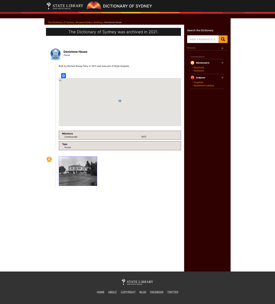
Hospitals (198, 82)
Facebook (156, 291)
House (66, 55)
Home (100, 291)
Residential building (204, 85)
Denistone (199, 67)
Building (98, 22)
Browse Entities (84, 22)
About (112, 291)
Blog (142, 291)
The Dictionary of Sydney (61, 22)
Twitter (172, 291)
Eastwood (199, 70)
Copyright (128, 291)
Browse (191, 47)
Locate (63, 75)
